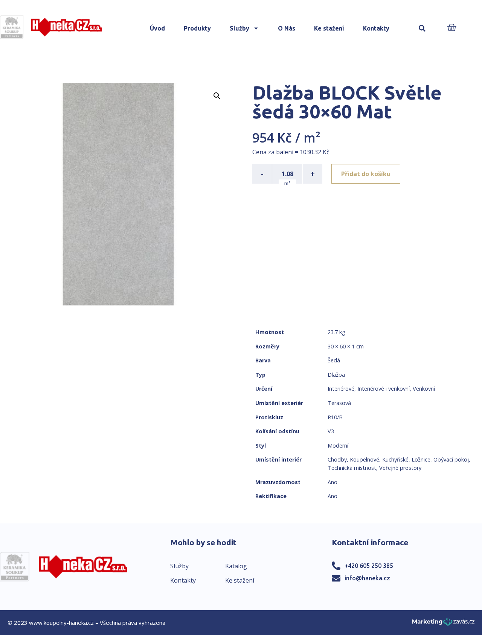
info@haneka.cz (367, 578)
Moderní (338, 445)
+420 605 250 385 (369, 565)
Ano (332, 482)
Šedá (334, 360)
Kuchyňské (395, 459)
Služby (239, 28)
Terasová (339, 402)
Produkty (197, 28)
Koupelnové (364, 459)
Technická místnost (352, 467)
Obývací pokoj (451, 459)
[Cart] (451, 28)
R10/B (335, 417)
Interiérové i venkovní (383, 388)
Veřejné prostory (400, 467)
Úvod (157, 28)
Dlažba (336, 374)
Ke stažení (329, 28)
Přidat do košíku (365, 174)
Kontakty (376, 28)
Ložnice (421, 459)
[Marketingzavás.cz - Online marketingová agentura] (443, 624)
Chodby (337, 459)
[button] (422, 28)
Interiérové (341, 388)
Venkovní (424, 388)
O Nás (286, 28)
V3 (331, 431)
